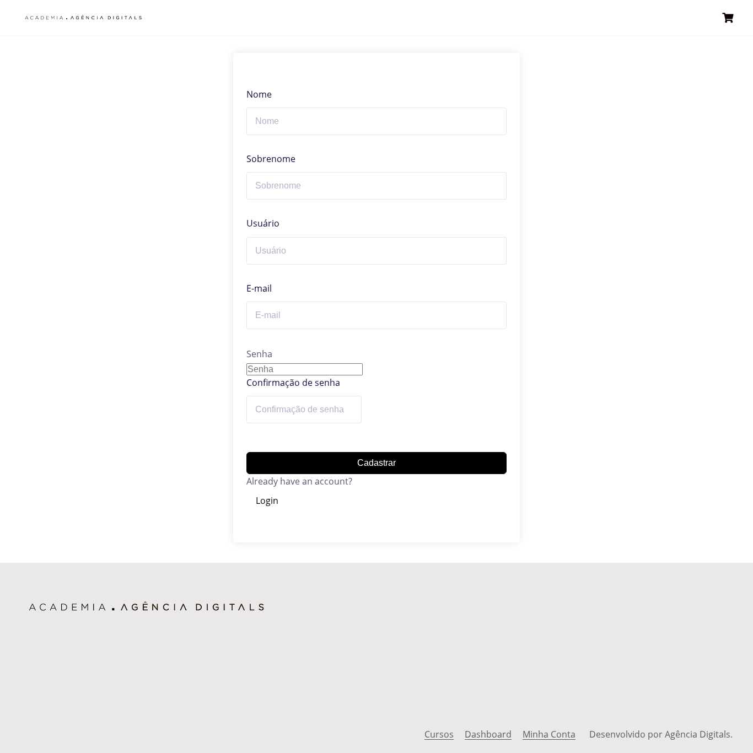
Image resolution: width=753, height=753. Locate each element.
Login (267, 500)
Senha (259, 354)
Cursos (439, 734)
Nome (259, 94)
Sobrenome (270, 159)
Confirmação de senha (293, 382)
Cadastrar (376, 462)
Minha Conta (549, 734)
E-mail (259, 288)
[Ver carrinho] (729, 18)
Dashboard (488, 734)
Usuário (262, 223)
